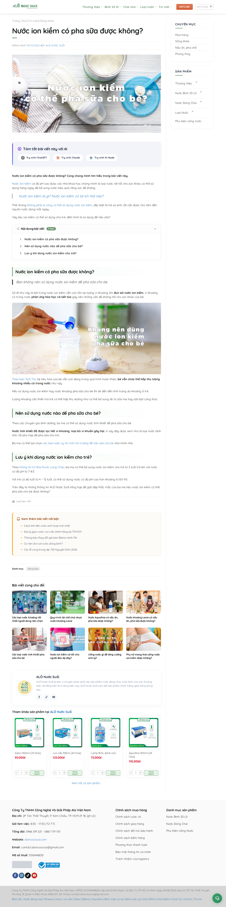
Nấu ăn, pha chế (186, 47)
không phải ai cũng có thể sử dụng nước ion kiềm (59, 205)
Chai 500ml (163, 899)
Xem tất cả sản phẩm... (86, 783)
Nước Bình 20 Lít (186, 93)
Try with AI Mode (104, 157)
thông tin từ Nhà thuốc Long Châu (42, 467)
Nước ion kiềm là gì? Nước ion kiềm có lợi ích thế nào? (61, 196)
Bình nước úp (133, 899)
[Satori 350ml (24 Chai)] (29, 732)
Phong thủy (182, 54)
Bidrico (86, 899)
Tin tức (198, 899)
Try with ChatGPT (36, 157)
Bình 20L (17, 899)
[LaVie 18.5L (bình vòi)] (105, 732)
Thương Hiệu (91, 7)
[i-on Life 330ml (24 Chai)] (67, 732)
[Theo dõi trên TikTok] (46, 697)
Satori (77, 899)
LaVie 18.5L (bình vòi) (103, 753)
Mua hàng (181, 35)
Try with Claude (70, 157)
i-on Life (67, 899)
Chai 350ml (148, 899)
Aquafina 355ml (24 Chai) (140, 754)
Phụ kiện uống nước (188, 121)
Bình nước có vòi (114, 899)
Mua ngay (37, 773)
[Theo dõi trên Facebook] (39, 697)
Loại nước (147, 7)
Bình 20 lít (112, 7)
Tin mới (164, 7)
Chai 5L (188, 899)
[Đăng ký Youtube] (53, 697)
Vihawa (48, 899)
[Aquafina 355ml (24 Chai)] (143, 732)
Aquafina (97, 899)
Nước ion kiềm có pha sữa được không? (49, 239)
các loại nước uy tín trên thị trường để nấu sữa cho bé (78, 443)
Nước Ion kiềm (21, 183)
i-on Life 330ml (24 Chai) (67, 753)
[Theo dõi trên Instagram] (21, 876)
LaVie (57, 899)
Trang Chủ (19, 20)
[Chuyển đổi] (196, 82)
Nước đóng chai (33, 899)
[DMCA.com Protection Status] (22, 864)
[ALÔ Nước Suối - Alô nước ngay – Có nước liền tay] (28, 7)
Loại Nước (181, 112)
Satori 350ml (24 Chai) (28, 753)
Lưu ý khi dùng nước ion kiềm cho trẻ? (48, 253)
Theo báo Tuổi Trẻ (24, 379)
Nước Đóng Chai (186, 103)
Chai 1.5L (177, 899)
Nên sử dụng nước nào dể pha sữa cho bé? (51, 246)
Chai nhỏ (129, 7)
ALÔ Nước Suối (55, 45)
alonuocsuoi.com (36, 839)
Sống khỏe (47, 20)
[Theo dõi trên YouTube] (34, 876)
